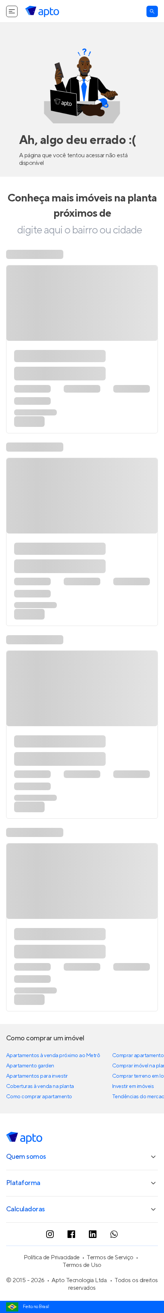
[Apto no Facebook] (71, 1256)
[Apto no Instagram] (50, 1256)
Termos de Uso (82, 1287)
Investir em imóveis (133, 1108)
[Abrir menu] (12, 33)
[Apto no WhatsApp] (114, 1256)
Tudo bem (137, 11)
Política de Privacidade (52, 1279)
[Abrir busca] (152, 33)
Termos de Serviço (110, 1279)
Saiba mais (70, 11)
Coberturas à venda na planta (40, 1108)
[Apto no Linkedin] (92, 1256)
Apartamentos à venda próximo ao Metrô (53, 1077)
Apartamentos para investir (37, 1098)
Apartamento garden (30, 1088)
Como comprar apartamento (39, 1118)
